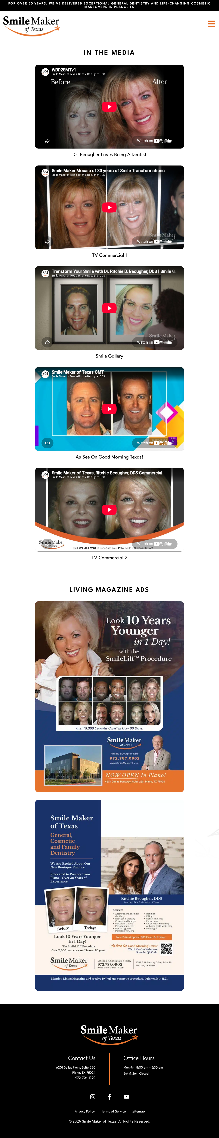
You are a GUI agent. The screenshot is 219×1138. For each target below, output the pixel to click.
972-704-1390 (85, 1078)
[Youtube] (126, 1097)
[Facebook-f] (109, 1097)
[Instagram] (92, 1097)
